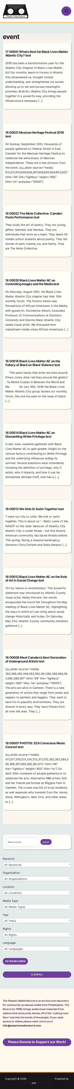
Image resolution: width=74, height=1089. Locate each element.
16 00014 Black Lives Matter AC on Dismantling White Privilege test (30, 434)
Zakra (27, 1082)
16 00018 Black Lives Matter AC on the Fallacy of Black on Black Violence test (32, 363)
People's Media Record (40, 1078)
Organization (11, 872)
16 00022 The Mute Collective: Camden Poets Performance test (33, 215)
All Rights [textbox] (10, 934)
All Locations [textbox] (13, 893)
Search (46, 842)
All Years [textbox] (10, 920)
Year (6, 915)
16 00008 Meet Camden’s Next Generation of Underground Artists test (35, 659)
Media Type (10, 901)
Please (37, 1042)
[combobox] (37, 864)
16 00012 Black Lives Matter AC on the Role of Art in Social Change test (36, 578)
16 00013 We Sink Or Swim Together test (34, 509)
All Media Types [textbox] (14, 907)
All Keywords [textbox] (13, 864)
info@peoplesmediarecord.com (22, 1025)
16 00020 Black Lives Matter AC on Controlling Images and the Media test (32, 282)
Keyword (8, 858)
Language (9, 942)
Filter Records (15, 961)
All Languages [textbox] (13, 949)
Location (8, 886)
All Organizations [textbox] (15, 878)
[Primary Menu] (66, 11)
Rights (7, 928)
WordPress (43, 1082)
